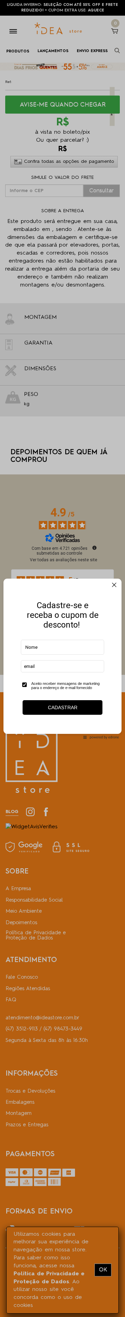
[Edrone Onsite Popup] (62, 658)
